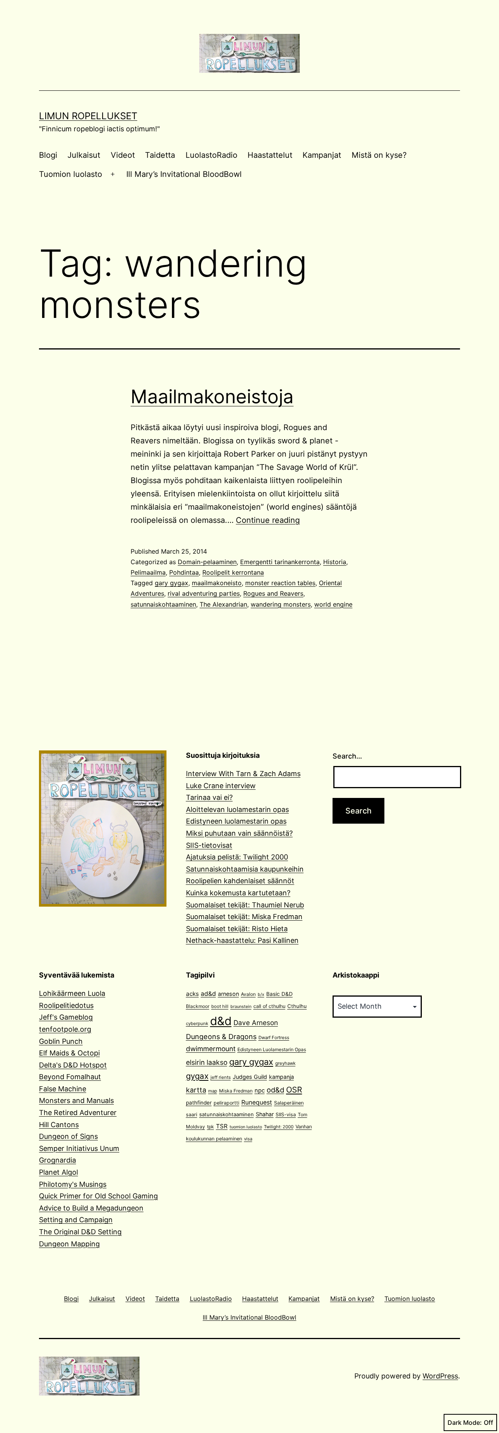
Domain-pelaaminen (207, 562)
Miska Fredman (236, 1091)
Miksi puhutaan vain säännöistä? (239, 833)
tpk (210, 1126)
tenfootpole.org (65, 1029)
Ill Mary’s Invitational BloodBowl (184, 174)
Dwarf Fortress (273, 1037)
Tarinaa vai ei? (209, 797)
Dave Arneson (256, 1022)
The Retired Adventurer (78, 1112)
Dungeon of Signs (68, 1136)
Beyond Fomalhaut (70, 1077)
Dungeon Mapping (69, 1244)
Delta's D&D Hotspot (73, 1065)
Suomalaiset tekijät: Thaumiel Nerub (245, 905)
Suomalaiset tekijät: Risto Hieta (237, 929)
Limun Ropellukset (88, 116)
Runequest (256, 1102)
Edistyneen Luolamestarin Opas (271, 1049)
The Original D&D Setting (80, 1232)
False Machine (62, 1089)
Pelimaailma (148, 572)
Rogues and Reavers (273, 593)
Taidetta (160, 155)
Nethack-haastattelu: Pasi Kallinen (242, 940)
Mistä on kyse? (379, 155)
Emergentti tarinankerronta (280, 562)
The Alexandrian (223, 604)
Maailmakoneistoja (212, 396)
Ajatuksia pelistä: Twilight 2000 (237, 857)
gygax (197, 1076)
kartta (196, 1090)
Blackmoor (197, 1006)
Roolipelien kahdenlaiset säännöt (240, 881)
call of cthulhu (269, 1006)
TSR (222, 1126)
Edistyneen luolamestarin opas (236, 821)
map (212, 1091)
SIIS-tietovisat (209, 845)
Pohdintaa (184, 572)
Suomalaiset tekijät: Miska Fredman (244, 916)
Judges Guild (250, 1076)
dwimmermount (210, 1049)
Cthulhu (297, 1006)
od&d (275, 1089)
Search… (347, 756)
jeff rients (221, 1077)
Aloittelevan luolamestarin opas (237, 809)
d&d (221, 1021)
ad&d (208, 993)
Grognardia (57, 1160)
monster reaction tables (280, 583)
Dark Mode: (465, 1422)
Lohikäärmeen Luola (72, 993)
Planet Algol (58, 1172)
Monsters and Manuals (76, 1100)
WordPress (440, 1376)
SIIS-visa (286, 1114)
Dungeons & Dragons (221, 1036)
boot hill (219, 1006)
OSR (294, 1089)
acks (192, 993)
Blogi (48, 155)
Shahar (265, 1114)
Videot (123, 155)
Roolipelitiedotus (66, 1005)
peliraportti (226, 1103)
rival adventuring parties (204, 593)
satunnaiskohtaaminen (163, 604)
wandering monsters (281, 604)
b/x (261, 994)
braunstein (240, 1006)
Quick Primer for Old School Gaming (98, 1196)
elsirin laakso (206, 1062)
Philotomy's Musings (72, 1184)
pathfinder (199, 1102)
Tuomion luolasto (70, 174)
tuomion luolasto (246, 1126)
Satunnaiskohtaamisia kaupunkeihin (245, 869)
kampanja (281, 1076)
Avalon (248, 994)
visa (248, 1139)
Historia (334, 562)
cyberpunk (197, 1023)
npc (260, 1090)
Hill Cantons (59, 1125)
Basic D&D (279, 994)
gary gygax (171, 583)
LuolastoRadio (211, 155)
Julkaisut (83, 155)
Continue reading (268, 520)
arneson (228, 993)
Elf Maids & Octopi (69, 1053)
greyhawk (285, 1063)
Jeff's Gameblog (66, 1017)
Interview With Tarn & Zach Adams (243, 773)
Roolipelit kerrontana (233, 572)
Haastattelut (270, 155)
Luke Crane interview (221, 786)
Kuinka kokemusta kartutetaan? (238, 893)
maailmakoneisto (217, 583)
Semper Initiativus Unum (79, 1148)
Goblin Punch (61, 1041)
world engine (333, 604)
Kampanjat (322, 155)
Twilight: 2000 (279, 1126)
